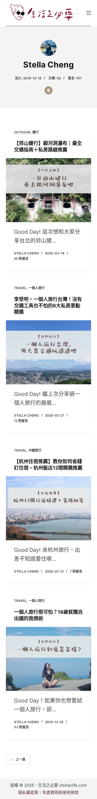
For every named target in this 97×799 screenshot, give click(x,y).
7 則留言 (76, 571)
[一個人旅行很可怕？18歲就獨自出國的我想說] (48, 659)
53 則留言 (21, 727)
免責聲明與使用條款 (60, 792)
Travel (20, 288)
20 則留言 (21, 259)
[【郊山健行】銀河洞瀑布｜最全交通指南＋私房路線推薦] (48, 190)
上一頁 (20, 759)
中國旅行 (35, 450)
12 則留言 (21, 421)
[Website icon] (48, 90)
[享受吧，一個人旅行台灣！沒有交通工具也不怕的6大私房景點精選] (48, 352)
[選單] (88, 12)
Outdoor (22, 132)
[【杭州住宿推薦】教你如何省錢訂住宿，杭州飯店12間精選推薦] (48, 508)
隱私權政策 (28, 792)
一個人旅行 (37, 288)
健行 (35, 132)
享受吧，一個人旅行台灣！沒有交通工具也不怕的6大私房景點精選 (48, 305)
